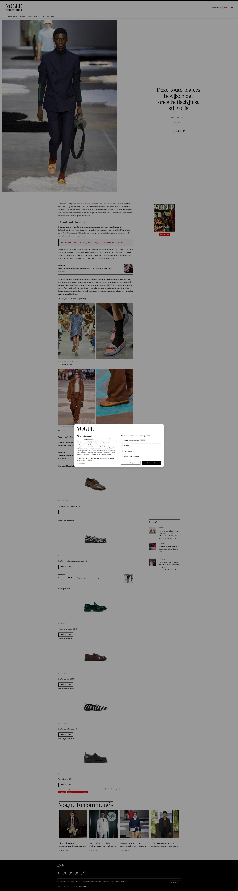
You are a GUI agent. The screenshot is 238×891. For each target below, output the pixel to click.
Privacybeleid (81, 463)
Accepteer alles (151, 463)
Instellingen (130, 463)
